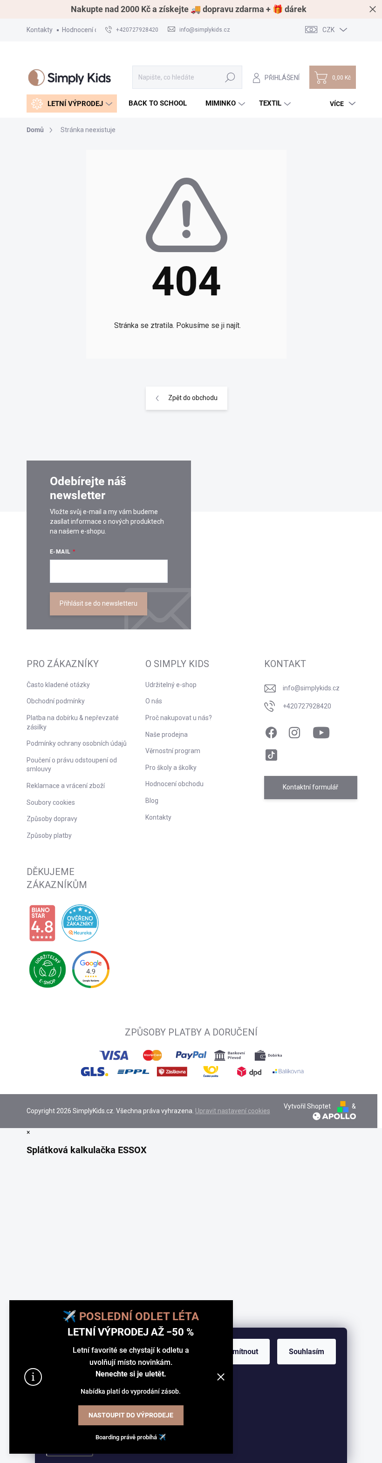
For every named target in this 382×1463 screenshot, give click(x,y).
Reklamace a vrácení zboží (66, 785)
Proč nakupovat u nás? (178, 717)
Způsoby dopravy (52, 818)
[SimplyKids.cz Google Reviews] (90, 969)
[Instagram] (294, 731)
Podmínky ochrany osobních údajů (77, 743)
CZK (328, 29)
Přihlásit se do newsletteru (98, 603)
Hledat (229, 77)
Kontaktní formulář (310, 787)
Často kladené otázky (58, 684)
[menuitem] (72, 103)
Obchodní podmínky (56, 701)
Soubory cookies (51, 802)
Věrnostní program (172, 751)
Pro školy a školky (171, 767)
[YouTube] (321, 731)
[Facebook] (271, 731)
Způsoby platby (49, 835)
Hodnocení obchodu (91, 29)
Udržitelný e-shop (171, 684)
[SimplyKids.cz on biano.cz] (42, 923)
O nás (153, 701)
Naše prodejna (166, 734)
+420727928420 (307, 706)
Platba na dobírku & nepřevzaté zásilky (73, 722)
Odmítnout (240, 1351)
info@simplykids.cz (311, 688)
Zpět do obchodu (193, 397)
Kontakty (40, 29)
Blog (151, 800)
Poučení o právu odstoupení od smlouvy (72, 764)
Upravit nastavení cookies (232, 1111)
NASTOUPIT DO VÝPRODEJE (131, 1415)
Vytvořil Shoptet (307, 1106)
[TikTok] (271, 753)
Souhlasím (306, 1351)
